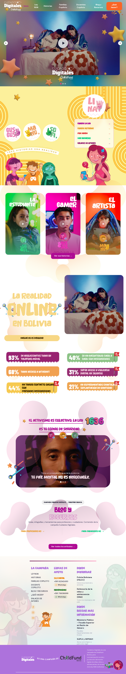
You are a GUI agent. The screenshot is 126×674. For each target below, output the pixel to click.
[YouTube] (33, 618)
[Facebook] (33, 607)
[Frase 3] (65, 482)
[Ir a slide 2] (63, 83)
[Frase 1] (61, 482)
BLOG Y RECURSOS (39, 591)
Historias (48, 6)
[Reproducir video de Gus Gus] (63, 216)
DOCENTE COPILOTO (36, 586)
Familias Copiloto (63, 6)
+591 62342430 (61, 581)
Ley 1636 (36, 6)
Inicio (26, 6)
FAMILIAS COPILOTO (40, 581)
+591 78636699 (61, 593)
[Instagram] (33, 612)
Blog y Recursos (98, 6)
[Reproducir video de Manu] (103, 216)
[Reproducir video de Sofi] (23, 216)
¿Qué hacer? (114, 6)
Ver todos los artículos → (63, 541)
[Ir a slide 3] (65, 83)
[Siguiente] (85, 476)
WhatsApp (62, 585)
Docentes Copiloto (81, 6)
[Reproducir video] (63, 43)
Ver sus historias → (63, 256)
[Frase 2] (63, 482)
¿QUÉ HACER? (37, 595)
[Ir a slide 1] (61, 83)
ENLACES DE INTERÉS (36, 599)
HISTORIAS (36, 577)
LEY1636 (35, 574)
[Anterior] (40, 476)
